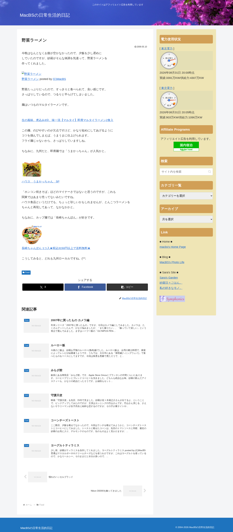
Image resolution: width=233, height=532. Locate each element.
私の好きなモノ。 (171, 288)
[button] (127, 287)
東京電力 (167, 48)
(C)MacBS (59, 79)
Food (27, 272)
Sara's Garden (169, 277)
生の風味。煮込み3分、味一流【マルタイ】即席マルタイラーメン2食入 (67, 120)
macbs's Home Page (173, 246)
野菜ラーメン (30, 79)
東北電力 (167, 88)
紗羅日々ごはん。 (171, 282)
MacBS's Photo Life (172, 262)
